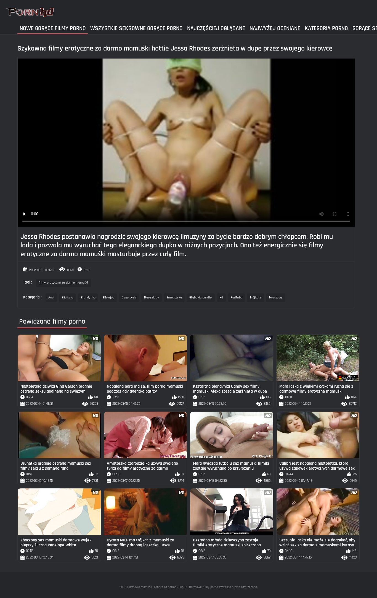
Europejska (174, 297)
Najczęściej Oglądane (216, 28)
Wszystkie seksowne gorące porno (136, 28)
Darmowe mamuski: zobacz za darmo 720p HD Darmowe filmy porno (172, 587)
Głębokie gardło (200, 297)
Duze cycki (129, 297)
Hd (221, 297)
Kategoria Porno (326, 28)
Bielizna (67, 297)
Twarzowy (276, 297)
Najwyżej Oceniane (274, 28)
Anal (51, 297)
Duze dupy (151, 297)
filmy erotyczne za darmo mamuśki (63, 283)
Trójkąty (255, 297)
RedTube (236, 297)
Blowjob (108, 297)
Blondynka (88, 297)
